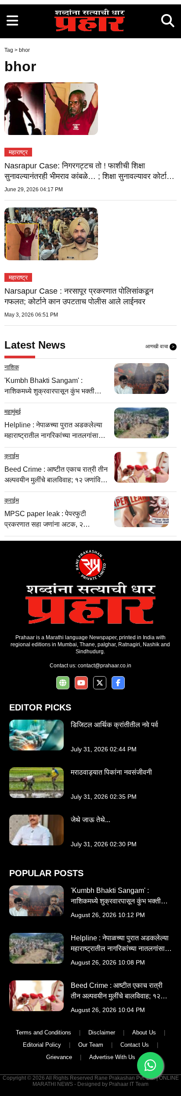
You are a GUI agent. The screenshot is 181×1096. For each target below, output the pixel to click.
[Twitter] (99, 683)
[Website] (62, 683)
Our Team (90, 1044)
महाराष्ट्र (18, 152)
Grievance (59, 1057)
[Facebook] (118, 683)
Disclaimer (101, 1032)
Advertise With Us (112, 1057)
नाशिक (11, 367)
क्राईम (11, 455)
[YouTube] (81, 683)
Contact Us (134, 1044)
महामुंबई (12, 411)
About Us (144, 1032)
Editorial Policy (42, 1044)
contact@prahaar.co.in (104, 666)
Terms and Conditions (43, 1032)
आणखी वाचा (159, 346)
